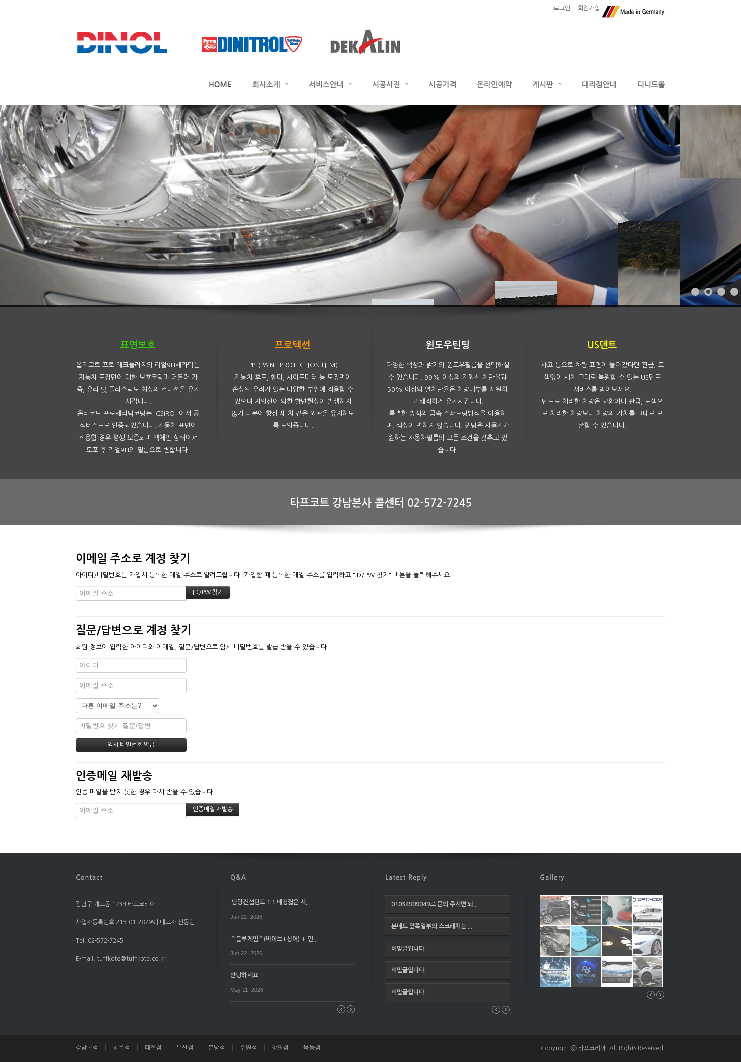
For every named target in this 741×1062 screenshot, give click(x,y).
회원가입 (589, 8)
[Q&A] (238, 876)
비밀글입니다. (408, 949)
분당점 (216, 1048)
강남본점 (87, 1048)
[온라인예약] (494, 84)
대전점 (153, 1048)
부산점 (184, 1048)
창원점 (280, 1048)
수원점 (248, 1048)
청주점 (121, 1048)
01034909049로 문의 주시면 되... (434, 904)
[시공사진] (390, 84)
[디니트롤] (651, 84)
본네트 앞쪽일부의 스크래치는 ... (431, 926)
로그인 (561, 8)
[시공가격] (442, 84)
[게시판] (547, 84)
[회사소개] (270, 84)
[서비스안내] (330, 84)
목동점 (311, 1048)
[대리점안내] (599, 84)
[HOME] (220, 84)
